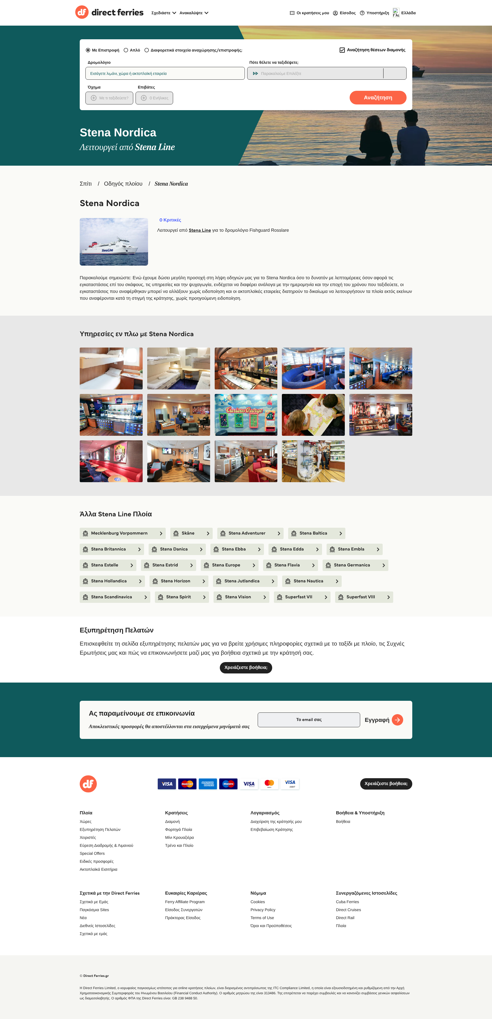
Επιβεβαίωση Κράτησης (272, 829)
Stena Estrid (165, 565)
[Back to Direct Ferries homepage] (109, 12)
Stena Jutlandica (241, 581)
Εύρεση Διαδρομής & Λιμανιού (106, 845)
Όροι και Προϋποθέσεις (271, 925)
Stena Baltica (313, 533)
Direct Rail (345, 917)
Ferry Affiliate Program (185, 901)
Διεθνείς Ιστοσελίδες (97, 925)
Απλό (135, 50)
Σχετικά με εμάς (93, 933)
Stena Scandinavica (111, 597)
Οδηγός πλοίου (123, 184)
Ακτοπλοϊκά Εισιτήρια (98, 869)
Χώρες (85, 821)
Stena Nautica (308, 581)
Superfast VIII (361, 597)
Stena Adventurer (247, 533)
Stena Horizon (175, 581)
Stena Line (200, 230)
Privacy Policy (263, 909)
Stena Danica (174, 549)
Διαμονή (172, 821)
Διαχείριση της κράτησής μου (276, 821)
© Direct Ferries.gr (94, 976)
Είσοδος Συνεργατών (183, 909)
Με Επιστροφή (105, 50)
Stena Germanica (352, 565)
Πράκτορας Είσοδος (182, 917)
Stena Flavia (287, 565)
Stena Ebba (234, 549)
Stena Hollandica (109, 581)
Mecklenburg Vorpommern (119, 533)
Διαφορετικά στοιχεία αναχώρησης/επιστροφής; (196, 50)
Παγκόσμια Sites (94, 909)
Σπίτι (86, 184)
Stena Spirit (178, 597)
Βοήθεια (343, 821)
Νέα (83, 917)
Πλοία (341, 925)
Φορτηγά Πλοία (178, 829)
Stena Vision (238, 597)
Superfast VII (299, 597)
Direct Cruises (348, 909)
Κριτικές (170, 220)
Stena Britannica (108, 549)
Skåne (188, 533)
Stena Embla (351, 549)
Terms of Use (262, 917)
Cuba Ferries (347, 901)
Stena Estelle (104, 565)
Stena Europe (226, 565)
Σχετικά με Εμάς (94, 901)
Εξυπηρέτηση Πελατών (100, 829)
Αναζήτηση (378, 97)
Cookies (258, 901)
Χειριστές (88, 837)
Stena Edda (292, 549)
